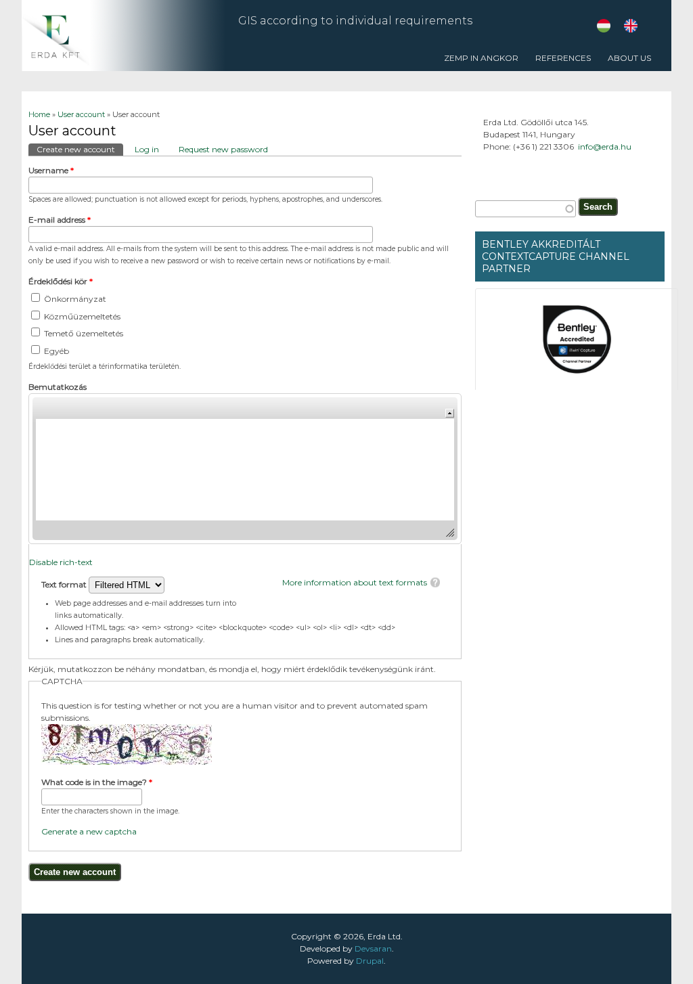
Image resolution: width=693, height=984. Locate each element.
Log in (147, 149)
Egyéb (56, 351)
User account (81, 114)
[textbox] (525, 208)
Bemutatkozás (57, 387)
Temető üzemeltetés (83, 333)
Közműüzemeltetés (82, 316)
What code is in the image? (96, 782)
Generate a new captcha (89, 831)
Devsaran (373, 948)
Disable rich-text (61, 562)
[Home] (123, 68)
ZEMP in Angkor (481, 58)
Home (39, 114)
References (560, 62)
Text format (65, 584)
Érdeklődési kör (60, 281)
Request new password (223, 149)
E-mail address (59, 220)
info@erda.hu (604, 146)
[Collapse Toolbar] (449, 413)
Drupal (370, 961)
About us (629, 58)
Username (51, 170)
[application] (245, 468)
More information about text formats (354, 582)
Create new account (80, 149)
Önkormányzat (75, 299)
